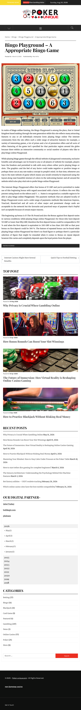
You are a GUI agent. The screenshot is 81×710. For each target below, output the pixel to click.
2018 (6, 582)
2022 (6, 568)
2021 (6, 571)
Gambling (7, 624)
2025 (6, 557)
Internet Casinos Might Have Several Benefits (19, 259)
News (5, 629)
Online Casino (9, 634)
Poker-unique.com (19, 678)
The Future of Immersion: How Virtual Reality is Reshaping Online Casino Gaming (39, 379)
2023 (6, 564)
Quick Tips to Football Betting (64, 258)
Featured (6, 618)
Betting (6, 597)
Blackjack (7, 608)
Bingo (12, 246)
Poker (5, 640)
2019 (6, 579)
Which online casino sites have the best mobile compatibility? (29, 487)
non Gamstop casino (14, 687)
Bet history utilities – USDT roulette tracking (22, 481)
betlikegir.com (9, 510)
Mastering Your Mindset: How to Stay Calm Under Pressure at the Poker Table (36, 459)
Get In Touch (9, 705)
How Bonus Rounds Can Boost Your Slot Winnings (33, 341)
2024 (6, 560)
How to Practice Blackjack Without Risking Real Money (36, 416)
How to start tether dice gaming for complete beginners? (27, 467)
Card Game (7, 613)
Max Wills (36, 56)
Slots (5, 645)
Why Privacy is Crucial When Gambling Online (31, 305)
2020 (7, 575)
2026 (6, 526)
